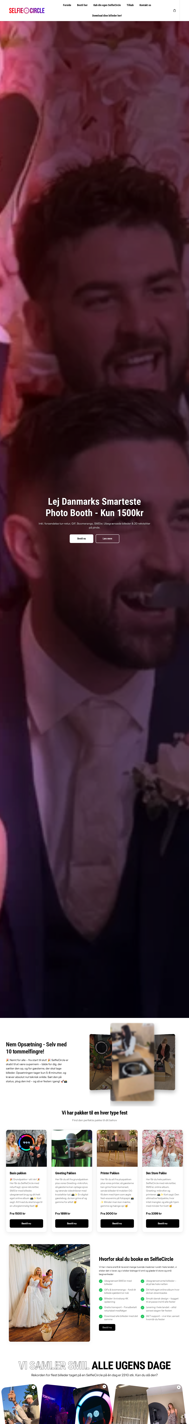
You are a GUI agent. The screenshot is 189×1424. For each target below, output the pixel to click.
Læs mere (107, 538)
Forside (67, 5)
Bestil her (82, 5)
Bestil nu (81, 538)
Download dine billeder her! (107, 15)
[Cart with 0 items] (174, 10)
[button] (174, 10)
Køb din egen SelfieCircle (107, 5)
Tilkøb (130, 5)
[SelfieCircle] (27, 10)
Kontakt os (145, 5)
